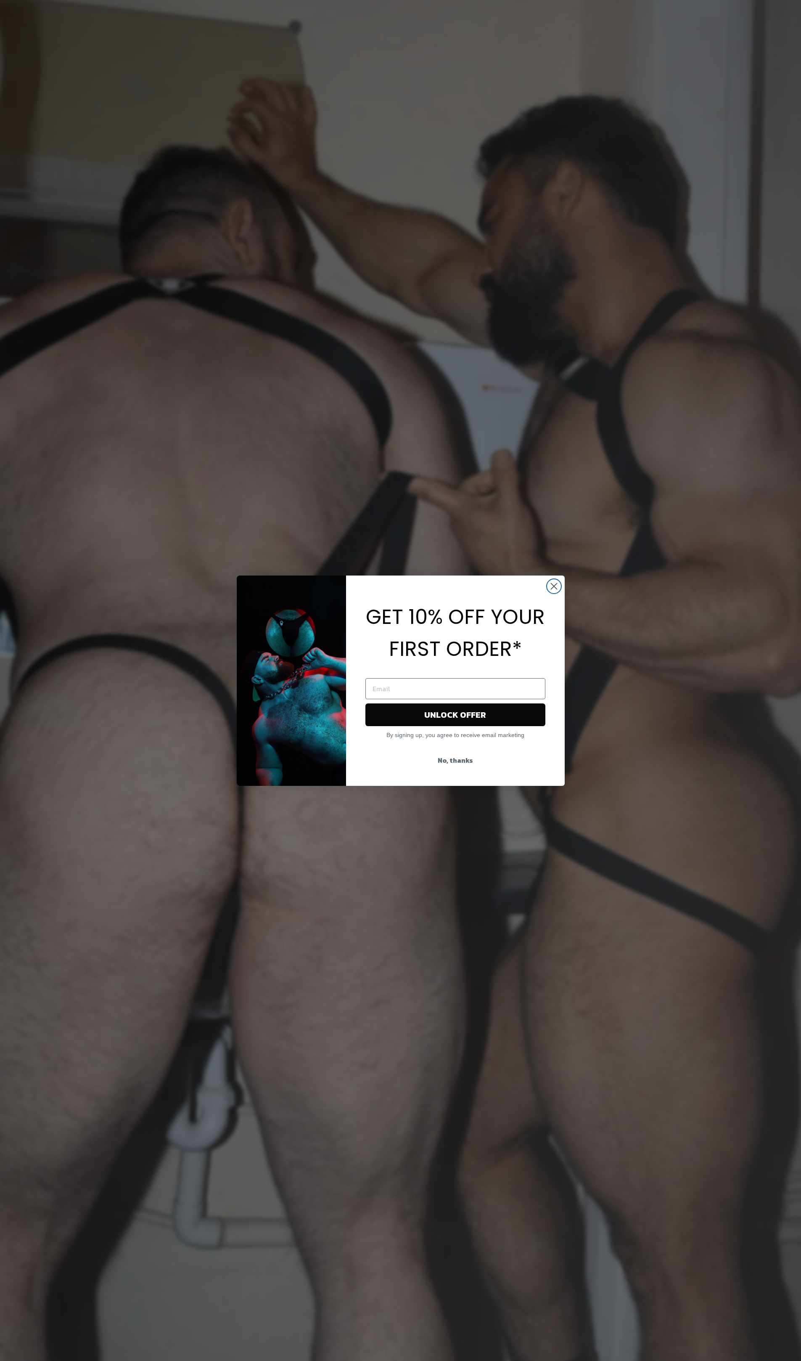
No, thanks (455, 760)
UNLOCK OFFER (455, 714)
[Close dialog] (554, 586)
